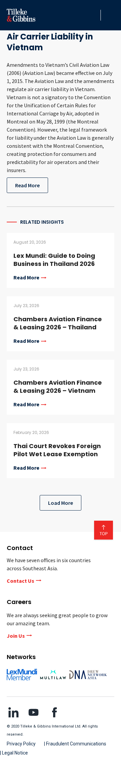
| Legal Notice (14, 753)
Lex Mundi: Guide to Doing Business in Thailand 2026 (54, 259)
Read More (27, 185)
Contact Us (20, 580)
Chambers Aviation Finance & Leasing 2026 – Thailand (57, 323)
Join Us (16, 635)
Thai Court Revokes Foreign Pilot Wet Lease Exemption (57, 450)
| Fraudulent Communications (75, 743)
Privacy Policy (21, 743)
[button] (93, 15)
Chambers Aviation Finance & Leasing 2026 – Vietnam (57, 386)
